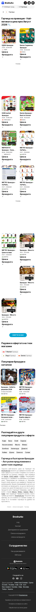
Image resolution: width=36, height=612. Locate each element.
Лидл (10, 356)
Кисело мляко (7, 445)
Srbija (20, 587)
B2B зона (18, 555)
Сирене (23, 441)
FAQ (18, 522)
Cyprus (31, 583)
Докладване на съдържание (18, 530)
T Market (11, 352)
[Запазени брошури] (25, 3)
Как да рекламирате (18, 551)
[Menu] (33, 3)
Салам (27, 452)
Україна (10, 589)
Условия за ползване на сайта (18, 604)
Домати (24, 449)
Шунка (11, 452)
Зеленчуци (15, 449)
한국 (24, 585)
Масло (17, 445)
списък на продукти (18, 537)
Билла (26, 356)
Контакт (18, 526)
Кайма (4, 452)
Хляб (16, 441)
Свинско (19, 452)
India (16, 585)
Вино (10, 441)
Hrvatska (11, 585)
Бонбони (5, 449)
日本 (20, 585)
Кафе (4, 441)
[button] (29, 3)
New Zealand (6, 587)
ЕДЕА (22, 476)
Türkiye (4, 589)
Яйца (31, 492)
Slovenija (26, 587)
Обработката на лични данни (18, 607)
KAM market (13, 476)
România (14, 587)
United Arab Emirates (21, 583)
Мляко (24, 445)
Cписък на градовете (18, 533)
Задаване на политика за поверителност (18, 600)
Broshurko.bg (5, 471)
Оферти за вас (18, 335)
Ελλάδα (4, 585)
